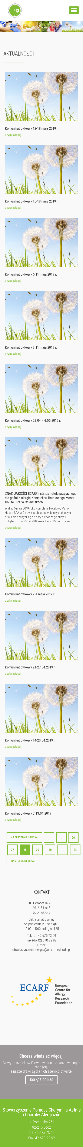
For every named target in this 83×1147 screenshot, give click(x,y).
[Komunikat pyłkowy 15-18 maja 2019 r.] (41, 169)
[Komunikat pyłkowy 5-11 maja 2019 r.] (41, 242)
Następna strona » (23, 860)
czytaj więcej (13, 135)
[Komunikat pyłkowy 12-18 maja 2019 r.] (41, 96)
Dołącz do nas (41, 1080)
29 (37, 850)
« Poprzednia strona (24, 837)
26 (73, 837)
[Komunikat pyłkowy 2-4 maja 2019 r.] (41, 562)
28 (24, 850)
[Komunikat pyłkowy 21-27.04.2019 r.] (41, 635)
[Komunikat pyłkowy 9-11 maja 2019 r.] (41, 315)
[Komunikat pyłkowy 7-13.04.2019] (41, 781)
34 (75, 850)
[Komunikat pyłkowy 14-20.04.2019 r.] (41, 708)
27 (12, 850)
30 (50, 850)
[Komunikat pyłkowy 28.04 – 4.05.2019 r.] (41, 388)
